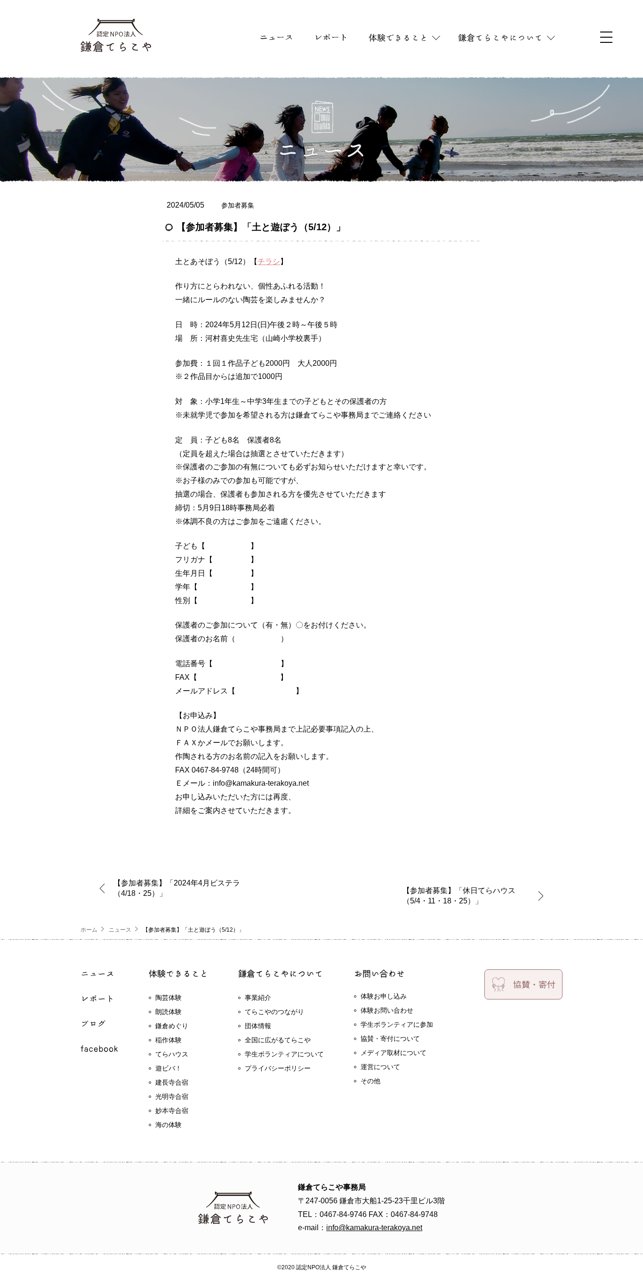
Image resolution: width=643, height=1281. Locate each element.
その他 (370, 1081)
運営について (380, 1067)
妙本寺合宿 (171, 1110)
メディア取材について (393, 1052)
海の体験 (168, 1124)
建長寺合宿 (171, 1082)
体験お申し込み (384, 996)
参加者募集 (237, 205)
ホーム (88, 930)
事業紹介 (258, 997)
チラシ (268, 262)
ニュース (120, 930)
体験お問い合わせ (387, 1010)
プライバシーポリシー (278, 1068)
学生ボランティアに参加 (397, 1024)
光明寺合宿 (171, 1096)
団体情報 (258, 1026)
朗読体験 (168, 1011)
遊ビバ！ (168, 1068)
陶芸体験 (168, 997)
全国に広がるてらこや (278, 1040)
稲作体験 (168, 1040)
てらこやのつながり (274, 1011)
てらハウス (171, 1054)
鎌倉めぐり (171, 1026)
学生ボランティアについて (284, 1054)
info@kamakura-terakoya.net (374, 1228)
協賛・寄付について (390, 1038)
